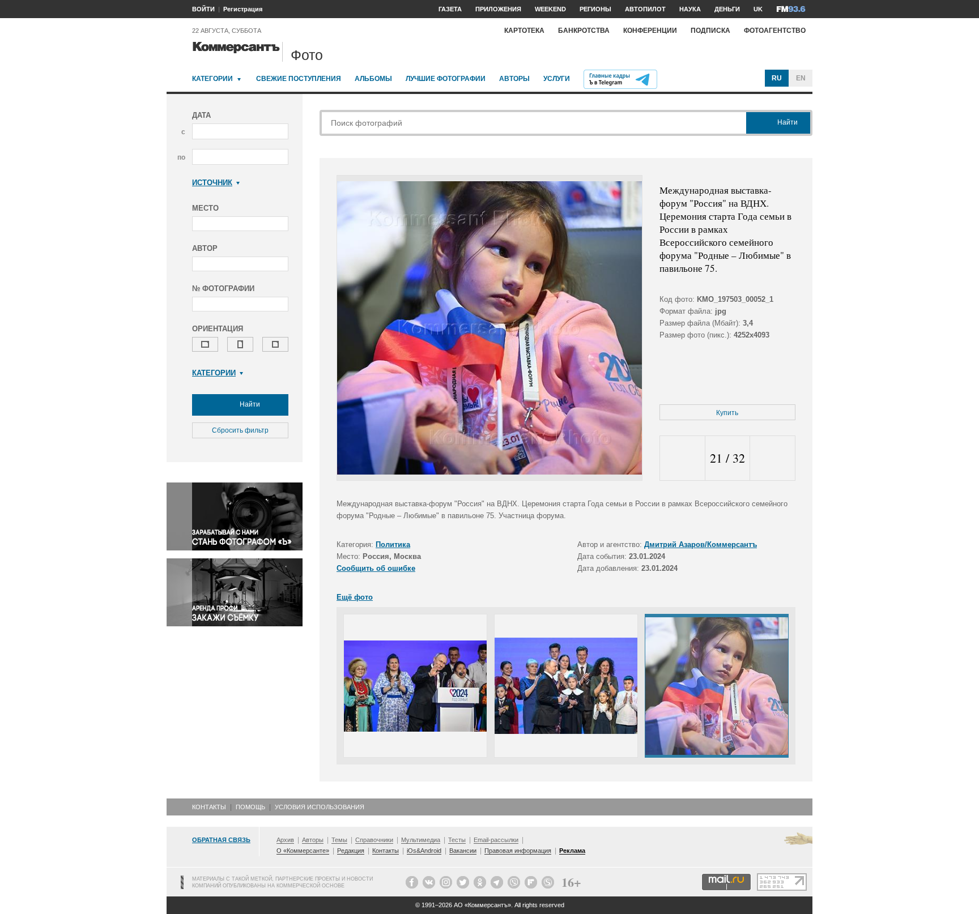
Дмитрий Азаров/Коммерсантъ (700, 544)
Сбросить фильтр (240, 430)
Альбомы (373, 79)
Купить (727, 413)
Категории (212, 79)
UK (758, 9)
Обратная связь (221, 839)
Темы (339, 839)
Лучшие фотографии (446, 79)
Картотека (524, 31)
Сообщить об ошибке (376, 568)
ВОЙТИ (203, 9)
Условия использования (319, 807)
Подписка (710, 31)
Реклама (572, 850)
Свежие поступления (298, 79)
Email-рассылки (496, 839)
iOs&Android (424, 850)
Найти (249, 404)
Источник (212, 182)
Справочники (374, 839)
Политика (393, 544)
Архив (285, 839)
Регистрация (242, 9)
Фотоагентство (775, 31)
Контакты (209, 807)
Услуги (556, 79)
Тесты (457, 839)
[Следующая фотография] (772, 458)
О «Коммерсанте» (302, 850)
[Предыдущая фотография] (682, 458)
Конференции (650, 31)
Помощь (250, 807)
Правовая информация (517, 850)
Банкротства (584, 31)
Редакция (350, 850)
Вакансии (462, 850)
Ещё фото (355, 597)
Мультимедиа (420, 839)
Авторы (514, 79)
